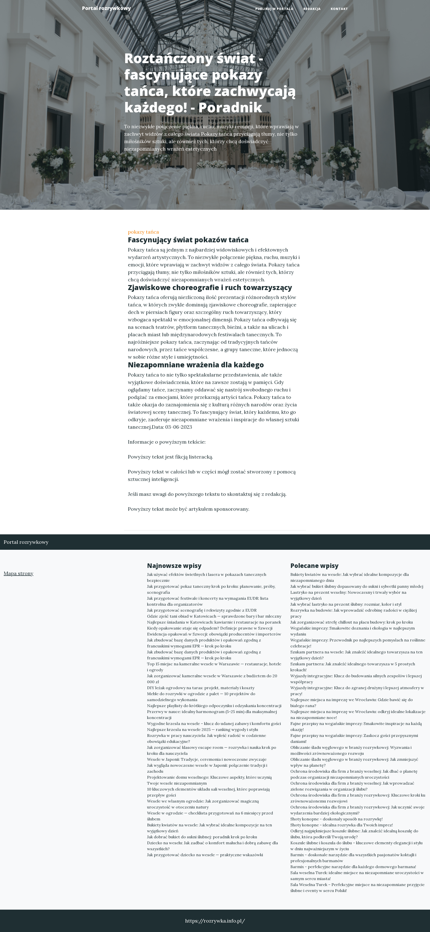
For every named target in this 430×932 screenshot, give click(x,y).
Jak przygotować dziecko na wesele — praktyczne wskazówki (205, 854)
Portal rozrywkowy (106, 8)
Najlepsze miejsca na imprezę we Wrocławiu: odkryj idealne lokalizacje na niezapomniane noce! (358, 714)
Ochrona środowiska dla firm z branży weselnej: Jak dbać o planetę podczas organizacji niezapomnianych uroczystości (354, 774)
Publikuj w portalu (274, 9)
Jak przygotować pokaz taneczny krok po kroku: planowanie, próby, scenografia (211, 589)
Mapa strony (18, 573)
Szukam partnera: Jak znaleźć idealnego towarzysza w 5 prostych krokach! (352, 666)
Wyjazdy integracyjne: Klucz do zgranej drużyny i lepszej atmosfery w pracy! (357, 690)
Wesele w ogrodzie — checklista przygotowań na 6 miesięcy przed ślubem (210, 815)
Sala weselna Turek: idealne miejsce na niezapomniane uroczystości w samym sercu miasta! (357, 875)
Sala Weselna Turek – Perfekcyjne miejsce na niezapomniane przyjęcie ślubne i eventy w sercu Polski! (357, 887)
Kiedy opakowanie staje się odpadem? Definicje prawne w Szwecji (209, 628)
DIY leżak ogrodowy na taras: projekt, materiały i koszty (200, 687)
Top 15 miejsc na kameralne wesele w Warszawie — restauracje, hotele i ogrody (214, 666)
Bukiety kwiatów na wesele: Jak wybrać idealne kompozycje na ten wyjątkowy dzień (209, 827)
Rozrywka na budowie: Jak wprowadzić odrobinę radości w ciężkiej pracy (353, 613)
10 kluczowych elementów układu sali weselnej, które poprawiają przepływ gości (208, 792)
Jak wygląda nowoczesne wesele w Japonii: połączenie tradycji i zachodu (207, 768)
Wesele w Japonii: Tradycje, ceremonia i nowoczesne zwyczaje (207, 759)
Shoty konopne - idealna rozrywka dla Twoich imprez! (341, 824)
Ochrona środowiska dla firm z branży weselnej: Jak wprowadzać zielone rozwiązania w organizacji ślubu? (352, 786)
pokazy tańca (143, 232)
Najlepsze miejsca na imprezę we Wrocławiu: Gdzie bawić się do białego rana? (351, 702)
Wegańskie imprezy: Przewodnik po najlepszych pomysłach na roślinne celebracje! (357, 642)
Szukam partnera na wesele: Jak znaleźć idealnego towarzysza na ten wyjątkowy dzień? (356, 654)
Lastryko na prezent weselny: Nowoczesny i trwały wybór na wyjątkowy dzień (348, 595)
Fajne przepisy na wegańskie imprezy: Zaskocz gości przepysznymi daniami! (354, 738)
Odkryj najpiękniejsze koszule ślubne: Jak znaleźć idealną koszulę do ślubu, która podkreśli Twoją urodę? (354, 833)
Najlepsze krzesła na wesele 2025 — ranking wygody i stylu (202, 729)
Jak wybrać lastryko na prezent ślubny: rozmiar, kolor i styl (345, 604)
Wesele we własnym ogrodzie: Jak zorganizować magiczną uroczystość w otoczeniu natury (203, 804)
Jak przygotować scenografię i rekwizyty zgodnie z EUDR (202, 610)
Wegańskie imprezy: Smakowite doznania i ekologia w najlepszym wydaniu (352, 631)
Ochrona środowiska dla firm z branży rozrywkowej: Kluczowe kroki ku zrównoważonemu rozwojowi (357, 798)
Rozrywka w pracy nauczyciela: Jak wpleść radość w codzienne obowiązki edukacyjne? (206, 738)
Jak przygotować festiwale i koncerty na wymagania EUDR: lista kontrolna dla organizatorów (207, 601)
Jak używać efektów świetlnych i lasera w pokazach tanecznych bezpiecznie (206, 577)
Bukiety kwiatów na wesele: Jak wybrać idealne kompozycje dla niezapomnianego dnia (349, 577)
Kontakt (339, 9)
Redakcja (312, 9)
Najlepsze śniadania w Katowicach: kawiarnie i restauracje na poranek (214, 622)
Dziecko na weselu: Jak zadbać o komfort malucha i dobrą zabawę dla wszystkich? (212, 845)
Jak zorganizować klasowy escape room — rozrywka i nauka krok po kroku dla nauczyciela (211, 750)
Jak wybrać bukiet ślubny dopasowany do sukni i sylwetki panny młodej (356, 586)
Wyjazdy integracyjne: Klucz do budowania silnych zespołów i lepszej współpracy (356, 678)
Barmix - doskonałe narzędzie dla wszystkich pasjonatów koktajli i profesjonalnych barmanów (353, 857)
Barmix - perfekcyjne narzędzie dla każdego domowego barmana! (353, 866)
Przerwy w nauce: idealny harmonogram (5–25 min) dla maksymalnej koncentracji (212, 714)
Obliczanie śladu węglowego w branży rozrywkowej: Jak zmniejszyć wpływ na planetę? (354, 762)
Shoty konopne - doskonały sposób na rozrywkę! (336, 818)
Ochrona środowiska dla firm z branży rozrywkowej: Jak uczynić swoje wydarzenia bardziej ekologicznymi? (357, 810)
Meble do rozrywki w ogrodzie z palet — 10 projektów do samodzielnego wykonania (201, 696)
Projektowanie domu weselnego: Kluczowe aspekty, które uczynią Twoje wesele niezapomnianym (209, 780)
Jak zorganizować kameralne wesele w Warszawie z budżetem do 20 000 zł (212, 678)
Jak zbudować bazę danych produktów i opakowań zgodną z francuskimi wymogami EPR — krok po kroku (204, 642)
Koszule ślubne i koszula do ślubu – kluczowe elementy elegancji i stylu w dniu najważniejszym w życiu (356, 845)
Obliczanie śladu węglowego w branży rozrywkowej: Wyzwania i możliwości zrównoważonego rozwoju (351, 750)
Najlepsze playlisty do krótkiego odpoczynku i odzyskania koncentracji (214, 705)
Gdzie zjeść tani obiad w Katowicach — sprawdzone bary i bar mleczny (214, 616)
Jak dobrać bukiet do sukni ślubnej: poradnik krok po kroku (202, 836)
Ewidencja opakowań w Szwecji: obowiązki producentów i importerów (214, 634)
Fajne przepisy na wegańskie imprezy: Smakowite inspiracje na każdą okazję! (356, 726)
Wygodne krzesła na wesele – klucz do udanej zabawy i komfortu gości (214, 723)
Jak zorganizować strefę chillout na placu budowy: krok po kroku (351, 622)
